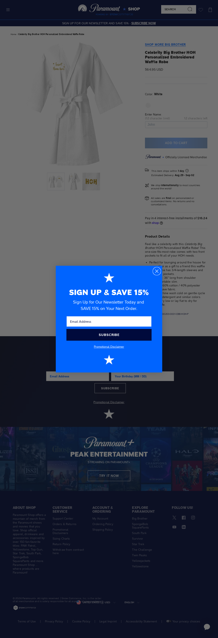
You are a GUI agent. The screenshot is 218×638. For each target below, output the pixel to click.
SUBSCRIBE (109, 335)
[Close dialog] (157, 271)
